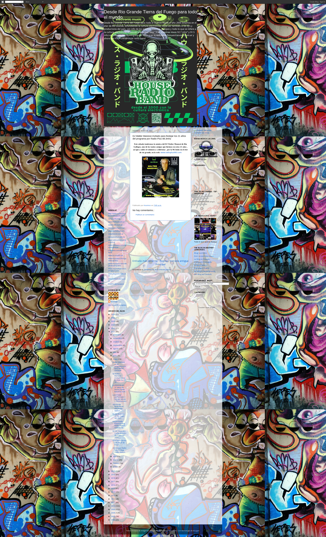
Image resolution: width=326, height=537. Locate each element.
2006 (113, 520)
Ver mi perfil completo (117, 305)
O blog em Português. (203, 262)
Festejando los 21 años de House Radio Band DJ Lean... (119, 388)
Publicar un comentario (145, 214)
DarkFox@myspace (116, 284)
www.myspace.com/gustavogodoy (117, 259)
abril (115, 456)
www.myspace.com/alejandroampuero (117, 264)
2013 (113, 495)
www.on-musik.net (115, 255)
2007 (113, 516)
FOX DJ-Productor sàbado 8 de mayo (119, 442)
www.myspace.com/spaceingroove (117, 246)
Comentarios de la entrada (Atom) (157, 269)
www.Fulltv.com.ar (115, 225)
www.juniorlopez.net (116, 228)
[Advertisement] (160, 240)
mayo (115, 359)
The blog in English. (202, 268)
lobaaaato (173, 530)
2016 (113, 485)
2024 (113, 321)
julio (115, 352)
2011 (113, 502)
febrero (116, 463)
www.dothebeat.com (116, 231)
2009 (113, 509)
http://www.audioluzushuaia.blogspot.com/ (117, 214)
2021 (113, 332)
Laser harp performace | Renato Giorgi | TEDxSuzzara (119, 398)
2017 (113, 481)
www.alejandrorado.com (117, 275)
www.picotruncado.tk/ (116, 237)
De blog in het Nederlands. (205, 271)
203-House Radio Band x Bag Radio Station (119, 450)
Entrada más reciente (144, 261)
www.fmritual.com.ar (116, 222)
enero (115, 467)
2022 (113, 328)
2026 (113, 314)
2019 (113, 474)
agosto (116, 348)
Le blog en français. (202, 259)
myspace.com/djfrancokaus (117, 251)
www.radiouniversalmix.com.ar (117, 241)
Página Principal (161, 262)
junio (115, 355)
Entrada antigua (179, 261)
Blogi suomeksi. (200, 253)
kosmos (114, 301)
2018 (113, 478)
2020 (113, 471)
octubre (116, 342)
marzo (116, 460)
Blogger (196, 530)
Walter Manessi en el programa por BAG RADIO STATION (119, 366)
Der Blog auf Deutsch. (203, 274)
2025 (113, 318)
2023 (113, 325)
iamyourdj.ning (114, 219)
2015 (113, 488)
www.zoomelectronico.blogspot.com (117, 269)
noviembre (117, 338)
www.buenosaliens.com (117, 280)
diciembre (117, 335)
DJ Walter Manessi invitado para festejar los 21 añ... (119, 378)
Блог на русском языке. (204, 256)
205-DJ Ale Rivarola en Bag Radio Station (118, 407)
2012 (113, 499)
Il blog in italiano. (201, 265)
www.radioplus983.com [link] (171, 152)
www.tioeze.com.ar (115, 234)
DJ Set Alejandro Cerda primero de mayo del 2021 (119, 434)
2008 (113, 513)
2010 (113, 506)
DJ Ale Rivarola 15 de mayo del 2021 (118, 416)
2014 (113, 492)
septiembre (118, 345)
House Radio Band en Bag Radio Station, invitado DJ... (119, 424)
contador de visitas (201, 133)
